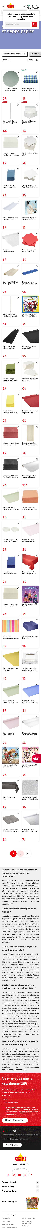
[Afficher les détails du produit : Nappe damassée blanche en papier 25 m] (11, 304)
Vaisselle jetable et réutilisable (14, 54)
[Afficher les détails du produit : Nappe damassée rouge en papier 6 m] (30, 561)
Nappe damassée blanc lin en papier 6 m (30, 444)
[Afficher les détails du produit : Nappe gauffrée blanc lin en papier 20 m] (11, 272)
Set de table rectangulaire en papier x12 (11, 637)
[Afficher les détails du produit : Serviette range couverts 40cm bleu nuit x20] (11, 561)
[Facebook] (8, 1175)
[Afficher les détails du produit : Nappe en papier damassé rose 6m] (30, 529)
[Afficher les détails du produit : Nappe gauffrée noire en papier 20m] (30, 336)
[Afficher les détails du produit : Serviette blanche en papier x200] (30, 110)
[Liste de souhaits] (17, 72)
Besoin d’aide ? (9, 1182)
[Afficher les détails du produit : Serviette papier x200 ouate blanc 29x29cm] (11, 529)
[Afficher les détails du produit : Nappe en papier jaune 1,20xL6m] (11, 658)
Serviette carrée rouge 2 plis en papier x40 (11, 444)
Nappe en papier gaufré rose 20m (8, 734)
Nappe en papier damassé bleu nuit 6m (30, 701)
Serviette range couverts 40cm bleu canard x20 (10, 186)
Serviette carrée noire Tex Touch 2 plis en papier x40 (10, 476)
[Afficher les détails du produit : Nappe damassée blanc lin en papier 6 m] (30, 433)
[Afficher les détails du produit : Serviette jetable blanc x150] (30, 143)
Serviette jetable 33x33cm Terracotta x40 (29, 508)
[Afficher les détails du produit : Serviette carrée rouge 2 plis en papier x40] (11, 433)
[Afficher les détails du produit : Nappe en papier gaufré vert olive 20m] (11, 690)
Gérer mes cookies (28, 1218)
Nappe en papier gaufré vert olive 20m (10, 701)
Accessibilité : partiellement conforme (27, 1223)
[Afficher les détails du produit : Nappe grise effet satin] (11, 787)
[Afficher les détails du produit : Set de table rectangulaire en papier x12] (11, 626)
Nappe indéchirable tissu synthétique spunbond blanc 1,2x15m (29, 476)
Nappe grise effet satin (9, 798)
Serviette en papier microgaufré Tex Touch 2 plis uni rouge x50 (30, 251)
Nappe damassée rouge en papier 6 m (29, 573)
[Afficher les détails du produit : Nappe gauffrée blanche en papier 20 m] (11, 110)
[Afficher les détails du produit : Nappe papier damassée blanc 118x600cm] (11, 239)
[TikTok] (31, 1175)
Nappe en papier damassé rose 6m (28, 540)
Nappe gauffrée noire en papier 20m (29, 347)
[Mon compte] (33, 6)
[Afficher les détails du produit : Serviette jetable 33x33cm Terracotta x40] (30, 497)
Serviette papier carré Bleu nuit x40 (30, 637)
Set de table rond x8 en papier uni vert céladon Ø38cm (10, 90)
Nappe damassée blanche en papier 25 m (10, 315)
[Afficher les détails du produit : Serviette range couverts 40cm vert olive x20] (11, 368)
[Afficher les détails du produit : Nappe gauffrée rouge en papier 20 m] (30, 400)
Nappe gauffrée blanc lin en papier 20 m (10, 283)
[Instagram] (14, 1175)
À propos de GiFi (10, 1191)
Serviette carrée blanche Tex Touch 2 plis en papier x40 (10, 154)
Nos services (8, 1186)
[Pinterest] (25, 1175)
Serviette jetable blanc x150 (30, 154)
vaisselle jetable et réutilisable (21, 1049)
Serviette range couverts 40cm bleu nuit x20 (10, 573)
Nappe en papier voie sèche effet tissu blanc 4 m (10, 218)
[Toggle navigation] (3, 6)
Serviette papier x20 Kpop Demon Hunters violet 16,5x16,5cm (30, 605)
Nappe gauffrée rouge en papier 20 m (30, 412)
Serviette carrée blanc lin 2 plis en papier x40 (10, 605)
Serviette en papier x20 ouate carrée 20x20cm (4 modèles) (30, 218)
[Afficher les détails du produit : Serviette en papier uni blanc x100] (30, 368)
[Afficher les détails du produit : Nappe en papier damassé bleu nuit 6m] (30, 690)
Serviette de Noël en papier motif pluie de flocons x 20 (29, 798)
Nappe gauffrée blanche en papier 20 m (10, 122)
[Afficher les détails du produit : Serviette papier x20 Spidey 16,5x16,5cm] (30, 304)
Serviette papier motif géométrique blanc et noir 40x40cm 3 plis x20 (10, 830)
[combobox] (6, 60)
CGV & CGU (6, 1221)
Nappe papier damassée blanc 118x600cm (8, 251)
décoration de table (26, 1054)
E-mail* (5, 1100)
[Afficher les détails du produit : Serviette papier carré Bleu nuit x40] (30, 626)
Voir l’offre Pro (12, 1145)
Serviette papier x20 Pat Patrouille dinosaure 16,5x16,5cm (11, 766)
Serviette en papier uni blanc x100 (30, 379)
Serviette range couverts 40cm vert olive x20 (10, 379)
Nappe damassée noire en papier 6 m (9, 347)
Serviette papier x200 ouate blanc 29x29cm (10, 540)
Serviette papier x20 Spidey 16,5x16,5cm (29, 315)
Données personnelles (9, 1228)
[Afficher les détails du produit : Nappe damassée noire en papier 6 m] (11, 336)
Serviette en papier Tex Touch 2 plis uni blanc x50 (29, 186)
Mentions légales (8, 1224)
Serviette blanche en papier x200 (29, 122)
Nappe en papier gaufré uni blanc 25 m (29, 830)
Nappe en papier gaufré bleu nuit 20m (29, 283)
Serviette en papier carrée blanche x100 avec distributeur (29, 669)
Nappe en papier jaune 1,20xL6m (10, 669)
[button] (27, 6)
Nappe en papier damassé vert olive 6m (11, 508)
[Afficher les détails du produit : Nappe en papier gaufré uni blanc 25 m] (30, 819)
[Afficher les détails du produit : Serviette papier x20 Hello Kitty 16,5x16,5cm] (30, 755)
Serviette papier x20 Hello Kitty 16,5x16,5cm (29, 766)
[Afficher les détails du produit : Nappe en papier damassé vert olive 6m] (11, 497)
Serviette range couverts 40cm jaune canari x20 (10, 412)
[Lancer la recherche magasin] (34, 24)
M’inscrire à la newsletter (14, 1120)
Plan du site (6, 1218)
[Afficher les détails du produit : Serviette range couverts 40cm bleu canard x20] (11, 175)
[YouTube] (19, 1175)
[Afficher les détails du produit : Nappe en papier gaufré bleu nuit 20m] (30, 272)
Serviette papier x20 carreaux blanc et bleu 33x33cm (30, 90)
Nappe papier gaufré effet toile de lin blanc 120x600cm (30, 734)
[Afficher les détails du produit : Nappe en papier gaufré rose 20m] (11, 722)
